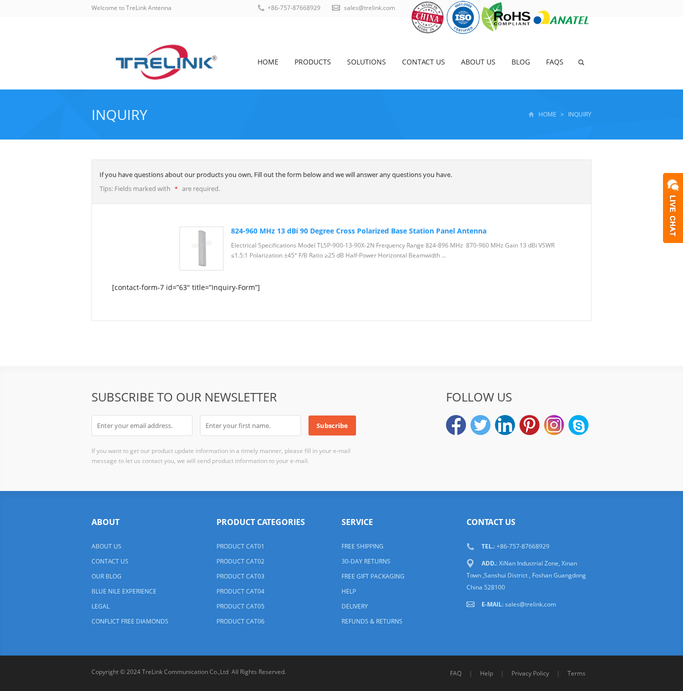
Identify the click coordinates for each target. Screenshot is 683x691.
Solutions (366, 61)
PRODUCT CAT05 (240, 606)
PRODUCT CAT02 (240, 561)
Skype (578, 425)
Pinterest (530, 425)
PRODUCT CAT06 (240, 621)
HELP (349, 591)
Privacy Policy (530, 673)
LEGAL (101, 606)
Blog (521, 61)
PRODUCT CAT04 (240, 591)
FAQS (555, 61)
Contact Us (423, 61)
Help (486, 673)
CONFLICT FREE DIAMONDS (130, 621)
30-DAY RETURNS (366, 561)
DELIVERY (355, 606)
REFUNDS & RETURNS (372, 621)
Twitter (480, 425)
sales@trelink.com (369, 8)
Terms (577, 673)
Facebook (456, 425)
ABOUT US (107, 546)
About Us (478, 61)
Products (312, 61)
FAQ (456, 673)
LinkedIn (505, 425)
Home (268, 61)
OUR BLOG (107, 576)
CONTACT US (110, 561)
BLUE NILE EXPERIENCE (124, 591)
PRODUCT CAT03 (240, 576)
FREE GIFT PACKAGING (373, 576)
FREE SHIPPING (363, 546)
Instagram (554, 425)
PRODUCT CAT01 (240, 546)
